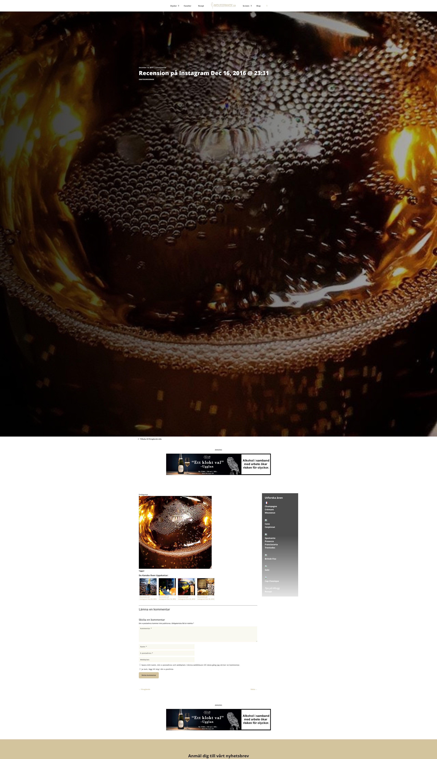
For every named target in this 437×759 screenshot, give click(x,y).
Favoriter (187, 6)
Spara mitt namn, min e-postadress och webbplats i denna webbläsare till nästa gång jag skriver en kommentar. (191, 665)
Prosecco (269, 541)
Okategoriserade (146, 79)
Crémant (269, 509)
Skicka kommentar (149, 675)
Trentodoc (270, 547)
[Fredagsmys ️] (175, 568)
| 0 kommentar (160, 67)
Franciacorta (271, 544)
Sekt (267, 570)
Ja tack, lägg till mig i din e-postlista (157, 669)
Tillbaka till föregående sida (150, 439)
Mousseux (270, 512)
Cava (267, 523)
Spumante (270, 538)
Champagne (271, 506)
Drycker (173, 6)
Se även (246, 6)
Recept (201, 6)
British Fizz (270, 558)
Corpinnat (270, 527)
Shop (258, 6)
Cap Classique (272, 581)
